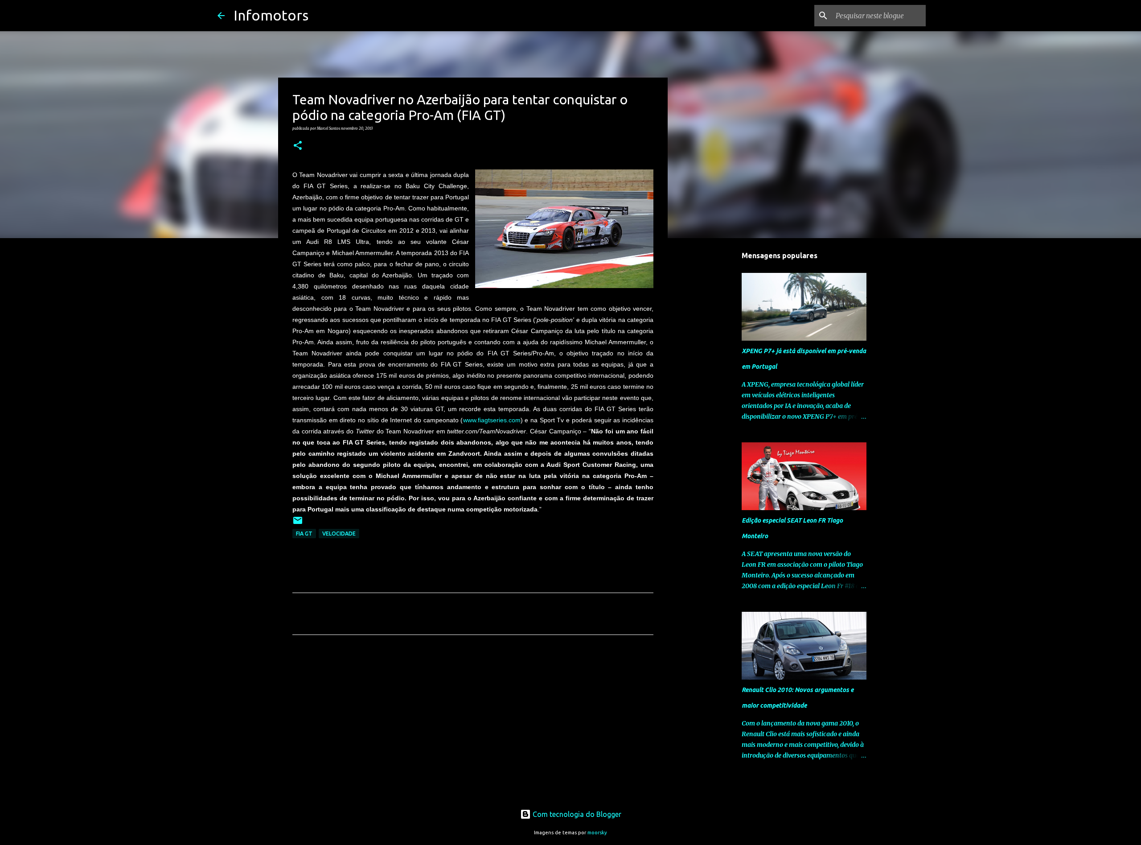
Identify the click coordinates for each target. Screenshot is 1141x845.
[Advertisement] (473, 725)
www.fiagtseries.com (492, 420)
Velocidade (339, 533)
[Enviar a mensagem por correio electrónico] (297, 524)
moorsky (597, 832)
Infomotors (271, 15)
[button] (297, 146)
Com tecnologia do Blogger (576, 814)
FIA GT (304, 533)
